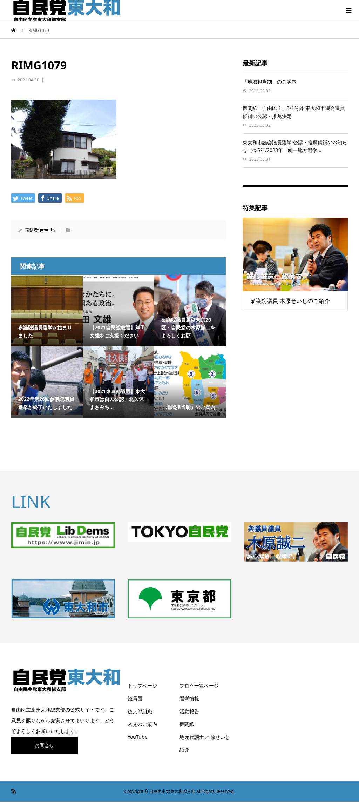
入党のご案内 (142, 724)
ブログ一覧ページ (199, 685)
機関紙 (187, 724)
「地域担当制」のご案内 (270, 81)
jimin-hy (47, 230)
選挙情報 (189, 698)
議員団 (135, 698)
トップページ (142, 685)
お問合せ (44, 745)
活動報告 (189, 711)
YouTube (138, 737)
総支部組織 (140, 711)
